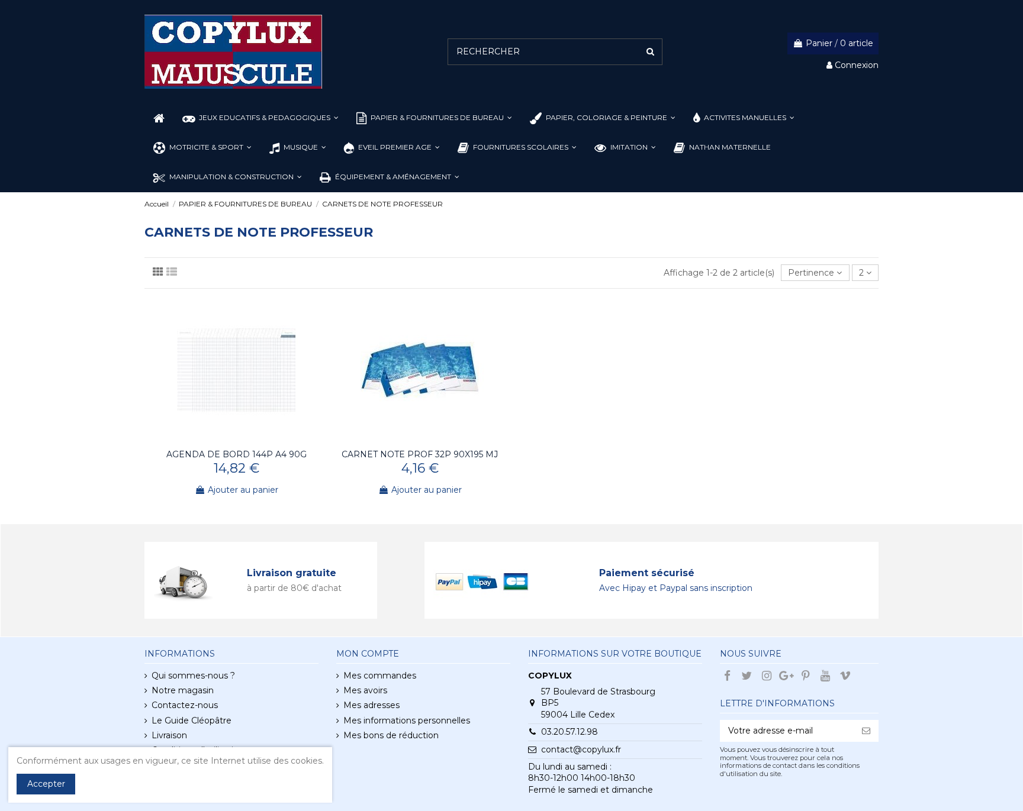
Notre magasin (183, 690)
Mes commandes (379, 675)
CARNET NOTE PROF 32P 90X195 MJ (420, 454)
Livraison (169, 735)
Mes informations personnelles (406, 720)
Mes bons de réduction (391, 735)
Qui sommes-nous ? (193, 675)
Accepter (46, 783)
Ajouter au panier (243, 489)
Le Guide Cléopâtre (191, 720)
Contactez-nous (185, 705)
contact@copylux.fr (581, 749)
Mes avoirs (365, 690)
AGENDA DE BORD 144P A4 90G (236, 454)
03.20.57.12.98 (569, 731)
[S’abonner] (866, 731)
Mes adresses (371, 705)
